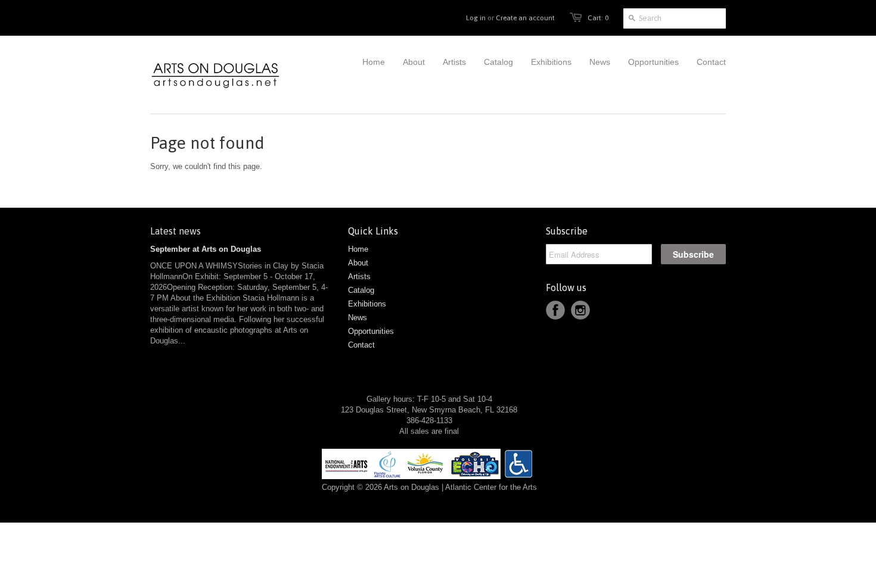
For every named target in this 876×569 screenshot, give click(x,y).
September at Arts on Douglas (205, 249)
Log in (476, 18)
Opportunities (371, 331)
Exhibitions (367, 303)
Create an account (525, 18)
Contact (361, 344)
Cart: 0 (598, 18)
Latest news (175, 231)
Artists (359, 276)
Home (358, 249)
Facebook (555, 310)
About (358, 262)
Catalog (361, 290)
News (357, 317)
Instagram (580, 310)
